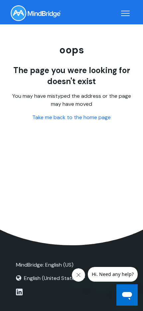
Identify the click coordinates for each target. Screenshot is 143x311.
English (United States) (52, 278)
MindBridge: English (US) (44, 264)
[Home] (36, 13)
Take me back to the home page (71, 117)
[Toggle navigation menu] (125, 13)
